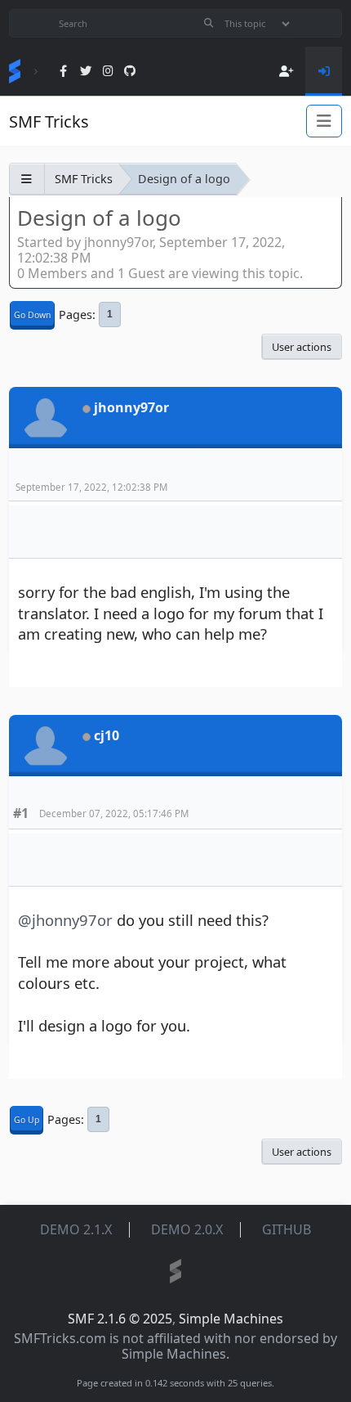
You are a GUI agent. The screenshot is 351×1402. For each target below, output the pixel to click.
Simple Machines (231, 1319)
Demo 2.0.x (187, 1229)
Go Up (26, 1120)
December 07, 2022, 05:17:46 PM (114, 813)
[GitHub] (130, 71)
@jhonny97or (65, 920)
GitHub (286, 1229)
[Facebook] (63, 71)
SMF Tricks (49, 121)
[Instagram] (108, 71)
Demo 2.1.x (76, 1229)
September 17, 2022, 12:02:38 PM (91, 487)
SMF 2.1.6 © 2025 (120, 1319)
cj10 (106, 735)
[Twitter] (85, 71)
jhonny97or (131, 407)
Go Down (32, 315)
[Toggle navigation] (324, 121)
